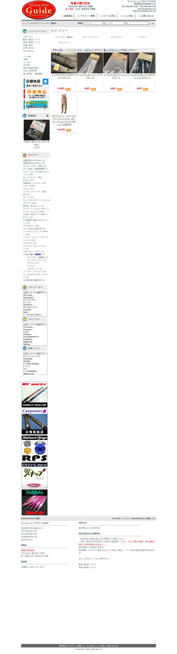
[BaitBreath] (35, 342)
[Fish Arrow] (35, 327)
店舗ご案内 (28, 45)
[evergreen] (35, 329)
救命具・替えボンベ (31, 206)
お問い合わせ (147, 16)
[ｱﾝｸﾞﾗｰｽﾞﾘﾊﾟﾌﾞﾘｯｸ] (35, 356)
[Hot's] (35, 312)
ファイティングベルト (32, 271)
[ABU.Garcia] (35, 374)
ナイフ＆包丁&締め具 (32, 229)
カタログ (34, 23)
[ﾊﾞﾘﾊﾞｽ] (35, 366)
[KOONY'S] (35, 305)
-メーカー (27, 62)
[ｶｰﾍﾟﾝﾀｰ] (35, 302)
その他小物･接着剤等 (32, 280)
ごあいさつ (28, 36)
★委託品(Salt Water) (31, 163)
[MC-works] (35, 295)
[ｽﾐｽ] (35, 369)
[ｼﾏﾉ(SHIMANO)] (35, 371)
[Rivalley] (35, 361)
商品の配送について (31, 42)
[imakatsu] (35, 334)
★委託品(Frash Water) (32, 160)
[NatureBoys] (35, 297)
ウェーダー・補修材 (35, 257)
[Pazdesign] (35, 359)
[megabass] (35, 339)
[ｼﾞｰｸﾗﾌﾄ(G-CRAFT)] (35, 315)
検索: (80, 23)
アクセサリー (29, 226)
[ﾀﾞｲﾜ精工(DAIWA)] (35, 364)
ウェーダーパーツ (35, 260)
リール (26, 189)
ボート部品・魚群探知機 (33, 169)
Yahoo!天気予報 (30, 71)
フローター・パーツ (31, 252)
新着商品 (68, 16)
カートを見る (109, 16)
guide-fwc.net (96, 649)
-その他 (26, 65)
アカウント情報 (87, 16)
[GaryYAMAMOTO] (35, 337)
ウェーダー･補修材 (48, 23)
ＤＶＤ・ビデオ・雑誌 (32, 166)
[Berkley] (35, 344)
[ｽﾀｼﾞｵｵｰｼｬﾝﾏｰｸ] (35, 307)
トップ (26, 23)
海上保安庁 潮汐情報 (32, 74)
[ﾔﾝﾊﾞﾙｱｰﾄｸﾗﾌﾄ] (35, 300)
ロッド (26, 197)
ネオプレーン (33, 269)
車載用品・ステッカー (32, 183)
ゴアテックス (33, 263)
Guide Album (28, 51)
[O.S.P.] (35, 332)
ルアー (26, 186)
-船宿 (25, 59)
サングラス (28, 243)
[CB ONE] (35, 310)
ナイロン (31, 266)
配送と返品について (31, 39)
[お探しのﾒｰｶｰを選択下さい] (35, 292)
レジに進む (128, 16)
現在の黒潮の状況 (30, 68)
